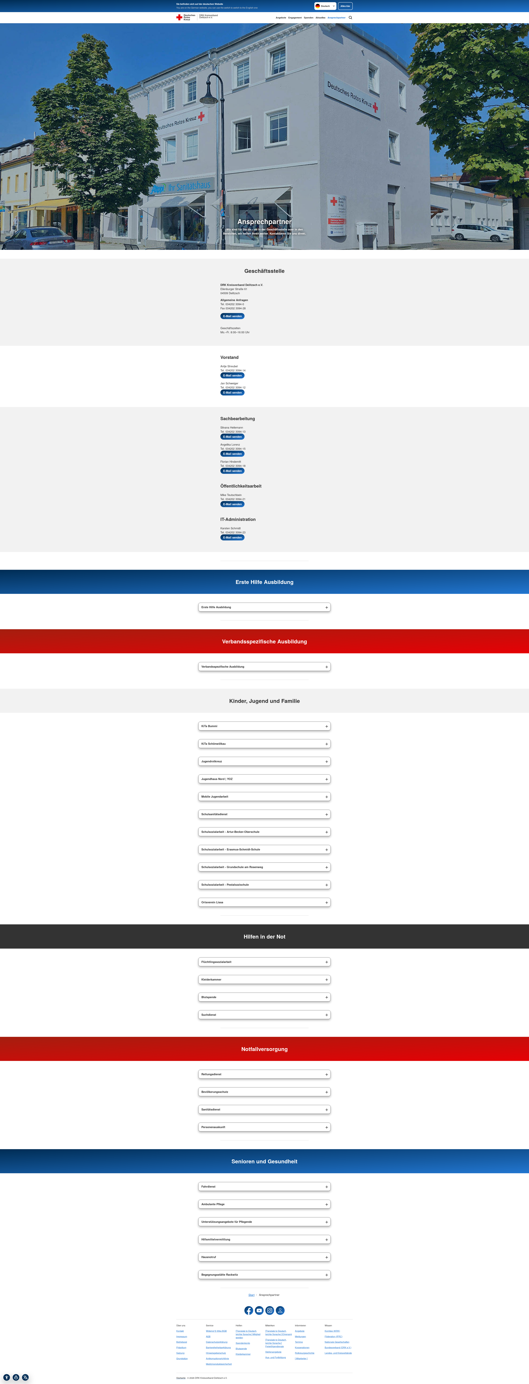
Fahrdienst (208, 1186)
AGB (208, 1336)
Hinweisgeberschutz (216, 1353)
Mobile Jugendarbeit (214, 796)
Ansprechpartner (337, 17)
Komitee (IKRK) (332, 1331)
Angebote (281, 17)
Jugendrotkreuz (211, 761)
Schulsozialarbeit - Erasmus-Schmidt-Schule (230, 849)
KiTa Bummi (209, 726)
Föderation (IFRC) (333, 1336)
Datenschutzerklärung (216, 1342)
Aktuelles (320, 17)
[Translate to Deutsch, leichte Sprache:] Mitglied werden (248, 1334)
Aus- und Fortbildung (275, 1357)
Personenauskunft (213, 1127)
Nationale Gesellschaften (337, 1342)
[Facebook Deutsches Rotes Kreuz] (248, 1310)
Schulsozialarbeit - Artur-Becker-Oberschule (230, 832)
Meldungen (300, 1336)
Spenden (308, 17)
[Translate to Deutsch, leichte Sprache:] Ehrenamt (278, 1332)
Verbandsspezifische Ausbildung (222, 666)
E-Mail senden (232, 375)
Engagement (295, 17)
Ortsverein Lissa (212, 902)
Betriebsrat (181, 1342)
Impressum (181, 1336)
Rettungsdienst (211, 1074)
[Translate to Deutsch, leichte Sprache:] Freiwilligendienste (276, 1343)
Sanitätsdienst (210, 1109)
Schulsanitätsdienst (214, 814)
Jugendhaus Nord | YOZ (217, 779)
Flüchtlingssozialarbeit (216, 962)
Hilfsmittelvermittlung (215, 1239)
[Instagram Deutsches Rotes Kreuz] (269, 1310)
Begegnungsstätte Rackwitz (219, 1274)
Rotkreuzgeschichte (304, 1353)
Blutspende (208, 997)
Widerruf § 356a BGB (216, 1331)
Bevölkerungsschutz (214, 1092)
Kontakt (180, 1331)
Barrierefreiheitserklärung (218, 1347)
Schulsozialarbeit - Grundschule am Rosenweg (232, 867)
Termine (299, 1342)
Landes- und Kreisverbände (338, 1353)
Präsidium (181, 1347)
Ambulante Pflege (213, 1204)
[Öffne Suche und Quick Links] (350, 17)
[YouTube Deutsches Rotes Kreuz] (259, 1310)
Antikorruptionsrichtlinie (217, 1358)
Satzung (180, 1353)
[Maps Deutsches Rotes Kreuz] (280, 1310)
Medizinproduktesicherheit (219, 1364)
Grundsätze (182, 1358)
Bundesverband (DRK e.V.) (338, 1347)
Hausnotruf (208, 1257)
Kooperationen (302, 1347)
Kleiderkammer (211, 979)
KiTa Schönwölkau (213, 744)
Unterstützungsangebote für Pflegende (226, 1222)
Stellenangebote (273, 1351)
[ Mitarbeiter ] (301, 1358)
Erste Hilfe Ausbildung (216, 607)
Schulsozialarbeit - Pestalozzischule (225, 885)
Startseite (181, 1377)
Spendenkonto (243, 1343)
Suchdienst (208, 1015)
